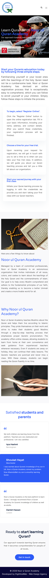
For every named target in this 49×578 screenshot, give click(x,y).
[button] (24, 557)
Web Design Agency (38, 574)
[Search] (41, 8)
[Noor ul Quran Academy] (7, 7)
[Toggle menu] (46, 7)
